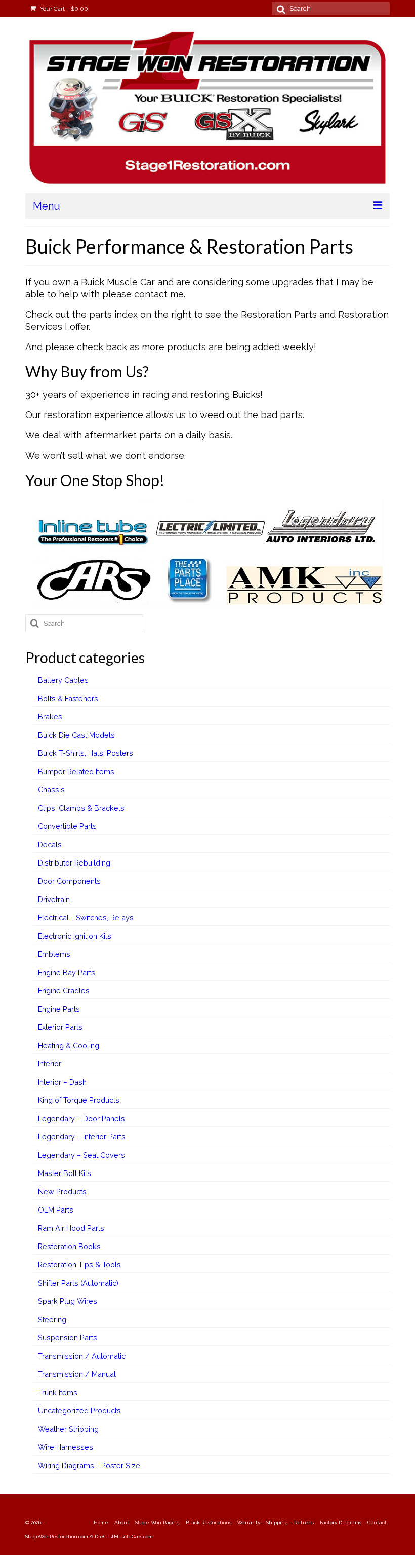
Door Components (69, 881)
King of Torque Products (78, 1100)
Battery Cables (63, 680)
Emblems (54, 954)
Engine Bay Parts (66, 972)
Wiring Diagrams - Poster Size (89, 1465)
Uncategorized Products (79, 1410)
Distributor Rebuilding (74, 862)
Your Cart (63, 8)
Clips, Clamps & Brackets (81, 808)
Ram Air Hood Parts (71, 1228)
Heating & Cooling (68, 1045)
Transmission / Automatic (82, 1356)
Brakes (50, 716)
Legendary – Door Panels (81, 1118)
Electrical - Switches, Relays (86, 917)
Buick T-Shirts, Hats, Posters (85, 753)
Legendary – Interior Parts (82, 1136)
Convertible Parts (67, 826)
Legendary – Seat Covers (81, 1155)
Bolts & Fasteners (68, 698)
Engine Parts (59, 1009)
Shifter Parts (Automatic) (78, 1282)
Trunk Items (57, 1392)
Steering (52, 1319)
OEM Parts (55, 1209)
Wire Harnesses (65, 1447)
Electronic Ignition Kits (74, 935)
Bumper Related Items (76, 771)
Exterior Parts (60, 1027)
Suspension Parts (67, 1337)
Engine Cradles (64, 990)
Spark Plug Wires (67, 1301)
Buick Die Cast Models (76, 735)
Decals (50, 844)
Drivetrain (54, 899)
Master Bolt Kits (64, 1173)
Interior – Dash (62, 1082)
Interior (49, 1063)
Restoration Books (69, 1246)
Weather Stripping (68, 1429)
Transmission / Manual (77, 1374)
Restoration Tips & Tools (79, 1264)
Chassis (51, 789)
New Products (62, 1191)
